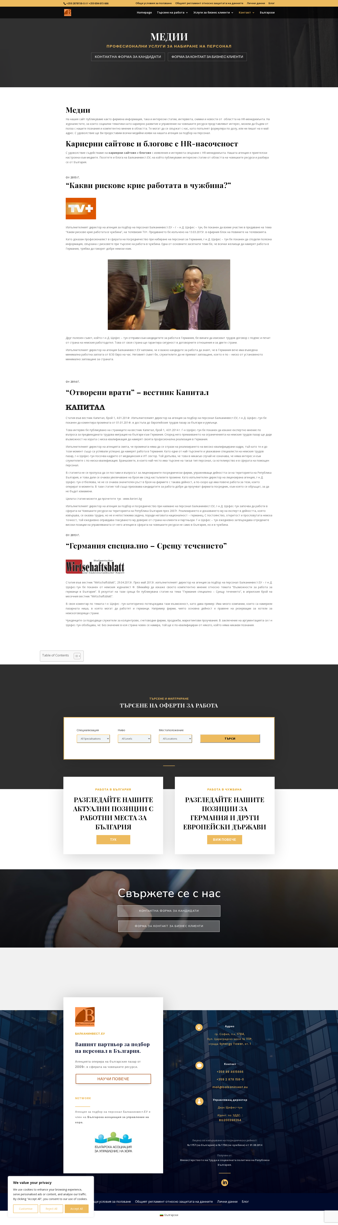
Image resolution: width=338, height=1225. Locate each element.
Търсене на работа (170, 12)
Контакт (245, 12)
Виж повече (224, 839)
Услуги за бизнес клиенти (211, 12)
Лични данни (256, 3)
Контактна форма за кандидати (169, 911)
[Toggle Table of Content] (75, 656)
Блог (272, 3)
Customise (25, 1209)
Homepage (144, 12)
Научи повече (113, 1079)
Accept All (76, 1209)
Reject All (51, 1209)
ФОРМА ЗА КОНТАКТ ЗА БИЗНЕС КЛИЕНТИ (207, 56)
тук (113, 839)
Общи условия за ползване (154, 3)
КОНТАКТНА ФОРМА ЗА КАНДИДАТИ (128, 56)
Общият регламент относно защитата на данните (209, 3)
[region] (51, 1196)
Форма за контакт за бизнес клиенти (169, 926)
